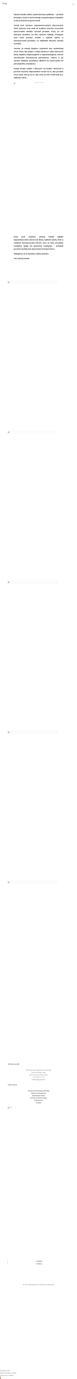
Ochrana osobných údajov (38, 1098)
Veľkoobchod (38, 1100)
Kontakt (38, 1103)
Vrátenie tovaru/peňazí (38, 1093)
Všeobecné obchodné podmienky (38, 1091)
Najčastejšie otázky (38, 1095)
